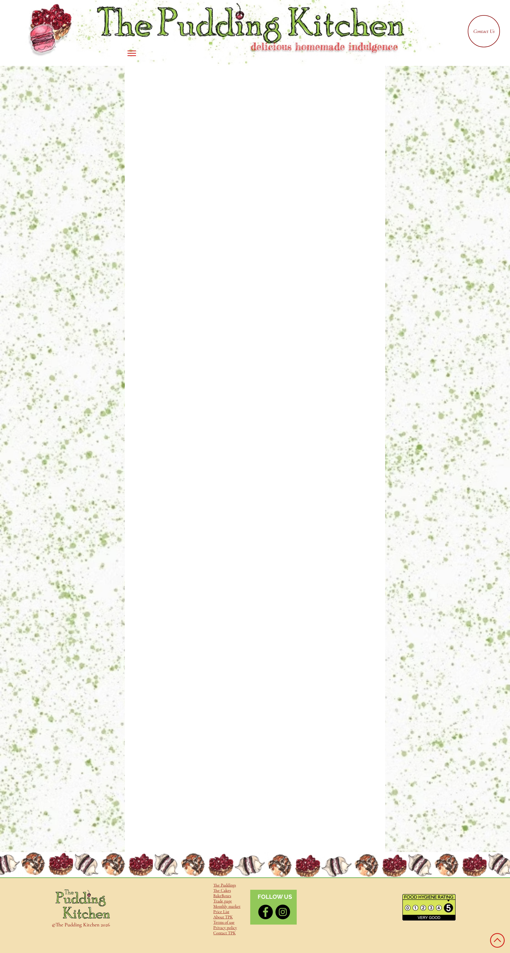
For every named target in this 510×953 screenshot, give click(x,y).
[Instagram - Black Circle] (282, 912)
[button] (132, 53)
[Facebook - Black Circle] (265, 912)
